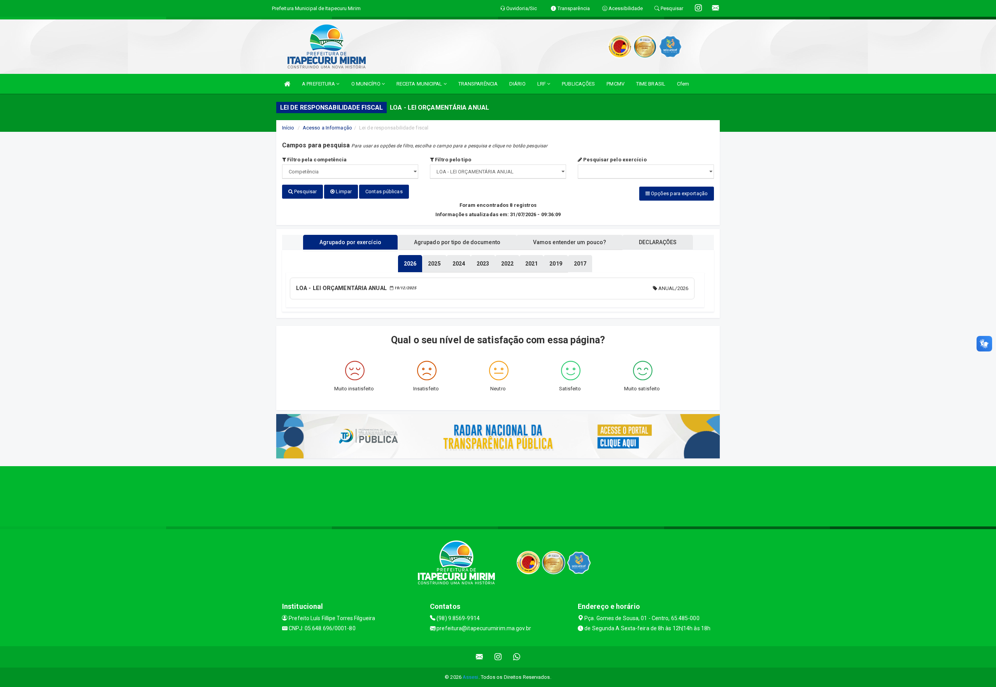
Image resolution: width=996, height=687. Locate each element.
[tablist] (410, 263)
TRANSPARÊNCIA (478, 84)
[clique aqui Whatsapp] (517, 657)
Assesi (471, 677)
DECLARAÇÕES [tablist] (658, 242)
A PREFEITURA (319, 84)
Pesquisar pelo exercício (614, 160)
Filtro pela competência (316, 160)
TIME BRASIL (650, 84)
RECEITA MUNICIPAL (420, 84)
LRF (542, 84)
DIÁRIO (517, 84)
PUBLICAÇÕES (578, 84)
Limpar (343, 191)
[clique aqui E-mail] (479, 657)
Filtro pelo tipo (452, 160)
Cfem (683, 84)
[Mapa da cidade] (498, 495)
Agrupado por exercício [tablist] (350, 242)
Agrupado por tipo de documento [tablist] (457, 242)
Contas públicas (384, 191)
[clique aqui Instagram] (498, 657)
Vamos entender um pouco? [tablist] (569, 242)
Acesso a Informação (327, 128)
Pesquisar (305, 191)
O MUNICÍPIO (366, 84)
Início (288, 128)
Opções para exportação (679, 193)
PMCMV (615, 84)
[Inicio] (287, 84)
